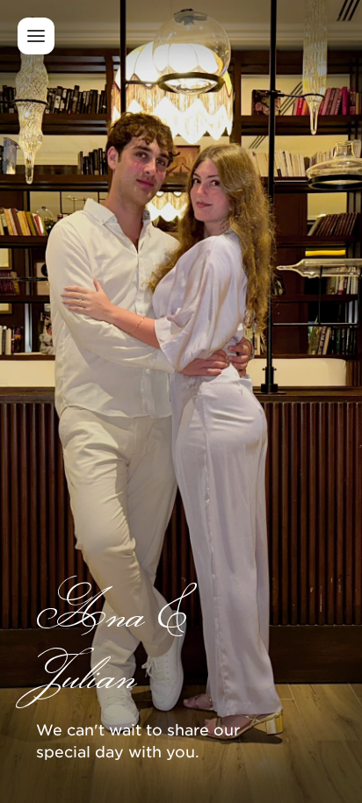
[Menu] (36, 36)
